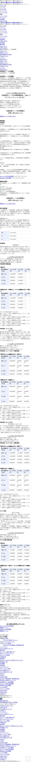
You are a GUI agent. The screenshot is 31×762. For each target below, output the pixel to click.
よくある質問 (3, 687)
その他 (2, 675)
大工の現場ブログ (5, 670)
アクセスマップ (4, 667)
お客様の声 (3, 657)
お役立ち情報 (3, 677)
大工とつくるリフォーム (6, 653)
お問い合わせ (3, 21)
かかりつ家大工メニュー (6, 648)
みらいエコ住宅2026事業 (7, 176)
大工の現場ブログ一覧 (6, 672)
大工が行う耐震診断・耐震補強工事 (9, 678)
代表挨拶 (2, 665)
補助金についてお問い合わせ (8, 116)
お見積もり (3, 693)
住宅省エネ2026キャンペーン (8, 680)
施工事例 (2, 44)
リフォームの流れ (5, 688)
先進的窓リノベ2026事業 (7, 682)
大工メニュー (3, 46)
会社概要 (2, 663)
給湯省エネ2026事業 (5, 178)
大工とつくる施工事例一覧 (7, 652)
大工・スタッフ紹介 (5, 668)
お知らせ (2, 673)
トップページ (3, 646)
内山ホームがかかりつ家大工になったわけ (11, 660)
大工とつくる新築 (5, 655)
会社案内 (2, 19)
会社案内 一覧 (4, 662)
